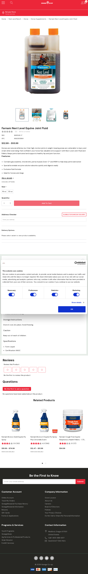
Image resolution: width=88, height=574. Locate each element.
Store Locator (50, 498)
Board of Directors (52, 507)
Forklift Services (8, 543)
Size (4, 187)
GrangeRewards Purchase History (15, 504)
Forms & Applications (10, 516)
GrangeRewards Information (13, 507)
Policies (48, 510)
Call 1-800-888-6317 (56, 538)
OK (72, 309)
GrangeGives (7, 534)
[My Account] (82, 2)
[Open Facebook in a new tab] (36, 558)
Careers (48, 504)
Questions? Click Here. (57, 541)
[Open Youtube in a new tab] (47, 558)
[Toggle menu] (3, 2)
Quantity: (6, 198)
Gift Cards (6, 513)
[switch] (33, 294)
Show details (76, 302)
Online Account (8, 498)
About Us (48, 501)
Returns (5, 510)
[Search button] (11, 2)
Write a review (24, 131)
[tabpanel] (15, 433)
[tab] (42, 463)
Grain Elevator (7, 540)
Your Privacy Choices (53, 513)
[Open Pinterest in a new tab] (52, 558)
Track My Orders (8, 501)
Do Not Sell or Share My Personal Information (62, 516)
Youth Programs (8, 531)
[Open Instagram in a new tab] (41, 558)
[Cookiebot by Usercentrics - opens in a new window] (76, 263)
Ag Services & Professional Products (16, 537)
